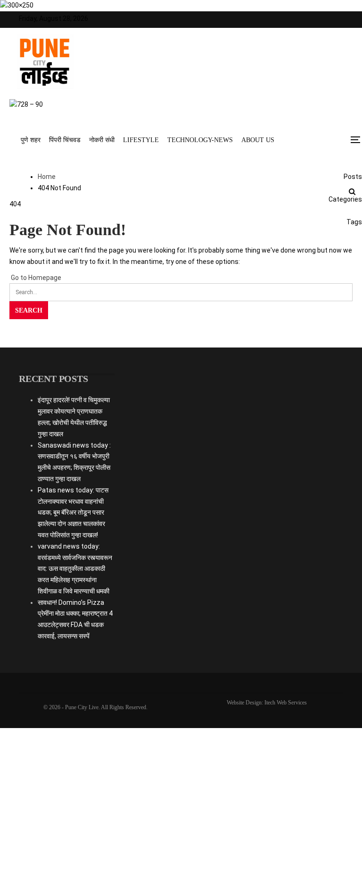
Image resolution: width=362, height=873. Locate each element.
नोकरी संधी (102, 140)
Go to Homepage (35, 277)
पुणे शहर (31, 140)
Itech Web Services (285, 702)
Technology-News (200, 140)
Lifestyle (141, 140)
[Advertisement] (181, 443)
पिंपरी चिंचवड (65, 140)
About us (257, 140)
